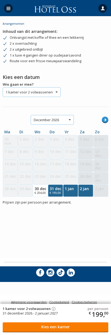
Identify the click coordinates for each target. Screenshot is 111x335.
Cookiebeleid (59, 302)
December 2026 (46, 119)
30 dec (40, 190)
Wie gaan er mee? (18, 84)
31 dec (55, 190)
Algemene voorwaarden (29, 302)
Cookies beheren (84, 302)
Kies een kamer (55, 326)
